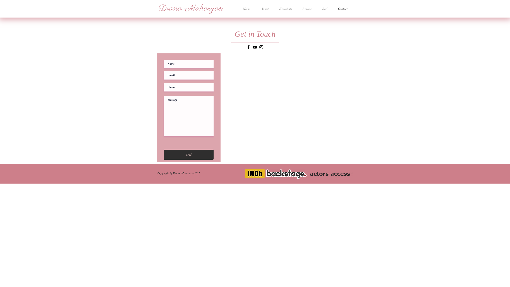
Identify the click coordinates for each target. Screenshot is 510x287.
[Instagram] (261, 47)
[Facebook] (248, 47)
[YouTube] (254, 47)
